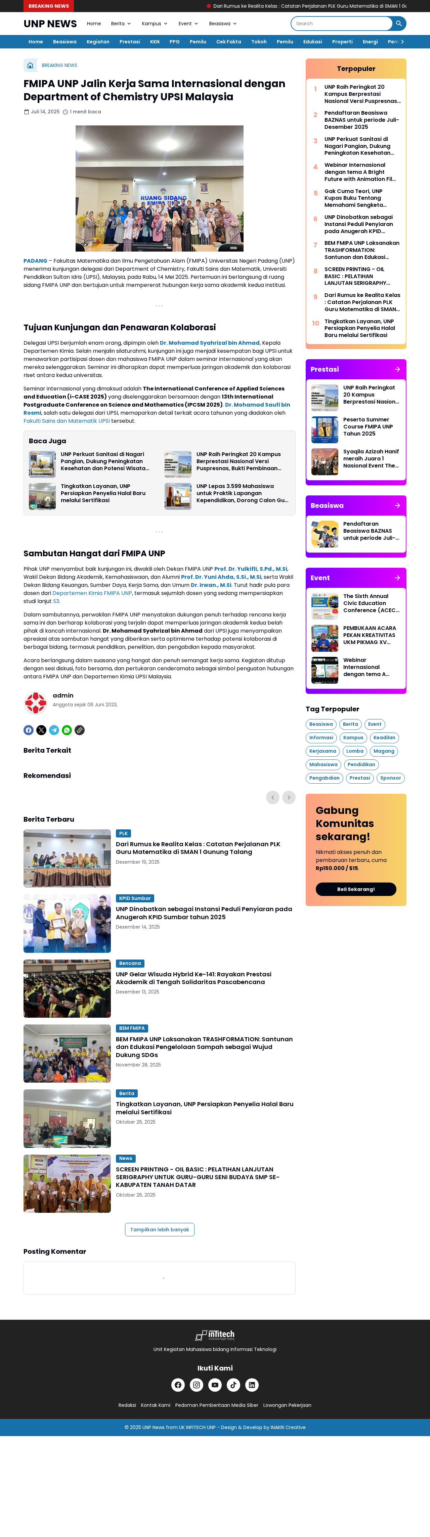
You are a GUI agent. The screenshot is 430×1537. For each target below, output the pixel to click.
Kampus (151, 23)
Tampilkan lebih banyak (159, 1229)
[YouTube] (215, 1385)
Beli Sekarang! (356, 889)
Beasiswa (219, 23)
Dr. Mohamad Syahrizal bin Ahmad (210, 343)
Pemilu (198, 41)
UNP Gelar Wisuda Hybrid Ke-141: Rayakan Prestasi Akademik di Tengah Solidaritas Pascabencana (193, 978)
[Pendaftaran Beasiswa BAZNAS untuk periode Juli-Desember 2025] (324, 534)
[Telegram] (54, 730)
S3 (56, 601)
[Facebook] (29, 730)
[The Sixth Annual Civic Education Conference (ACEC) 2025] (324, 606)
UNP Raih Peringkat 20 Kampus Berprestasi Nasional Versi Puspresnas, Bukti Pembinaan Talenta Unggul (239, 461)
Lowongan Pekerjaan (287, 1405)
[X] (41, 730)
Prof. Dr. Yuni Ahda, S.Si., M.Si (221, 577)
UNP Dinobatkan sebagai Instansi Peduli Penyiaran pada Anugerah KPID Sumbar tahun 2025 (204, 913)
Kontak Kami (155, 1405)
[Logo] (215, 1335)
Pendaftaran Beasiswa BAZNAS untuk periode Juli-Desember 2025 (362, 120)
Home (94, 23)
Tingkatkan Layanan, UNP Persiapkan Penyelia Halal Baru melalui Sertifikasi (103, 493)
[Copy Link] (80, 730)
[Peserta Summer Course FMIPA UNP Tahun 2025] (324, 429)
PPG (175, 41)
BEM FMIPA (132, 1028)
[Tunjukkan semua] (397, 369)
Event (185, 23)
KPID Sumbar (135, 898)
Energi (370, 41)
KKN (155, 41)
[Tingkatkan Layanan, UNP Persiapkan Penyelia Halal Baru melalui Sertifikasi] (42, 496)
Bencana (130, 963)
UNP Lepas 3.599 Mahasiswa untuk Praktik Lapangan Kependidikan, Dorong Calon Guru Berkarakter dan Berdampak (243, 493)
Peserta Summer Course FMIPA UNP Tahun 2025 (368, 426)
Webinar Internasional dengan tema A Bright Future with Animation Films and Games (362, 172)
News (125, 1158)
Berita (118, 23)
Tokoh (259, 41)
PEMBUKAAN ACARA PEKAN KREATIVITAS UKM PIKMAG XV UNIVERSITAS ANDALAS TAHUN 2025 (369, 635)
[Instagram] (196, 1385)
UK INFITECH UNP (197, 1427)
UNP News (153, 1427)
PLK (123, 833)
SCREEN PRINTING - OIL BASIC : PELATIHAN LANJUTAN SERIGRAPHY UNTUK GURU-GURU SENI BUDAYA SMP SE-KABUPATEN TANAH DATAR (198, 1177)
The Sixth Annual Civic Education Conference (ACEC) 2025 (370, 603)
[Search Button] (399, 23)
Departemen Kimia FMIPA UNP (92, 593)
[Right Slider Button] (399, 41)
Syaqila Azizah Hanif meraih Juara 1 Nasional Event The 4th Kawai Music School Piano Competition (371, 458)
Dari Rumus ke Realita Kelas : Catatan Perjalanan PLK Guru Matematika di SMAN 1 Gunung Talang (268, 6)
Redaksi (127, 1405)
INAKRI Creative (288, 1427)
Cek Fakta (228, 41)
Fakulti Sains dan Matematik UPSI (67, 421)
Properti (342, 41)
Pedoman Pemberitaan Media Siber (216, 1405)
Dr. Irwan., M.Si (211, 585)
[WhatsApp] (67, 730)
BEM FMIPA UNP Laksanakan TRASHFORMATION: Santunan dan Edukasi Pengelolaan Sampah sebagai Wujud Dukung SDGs (204, 1047)
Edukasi (312, 41)
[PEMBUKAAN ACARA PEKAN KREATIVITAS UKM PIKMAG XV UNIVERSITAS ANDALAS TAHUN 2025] (324, 638)
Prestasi (130, 41)
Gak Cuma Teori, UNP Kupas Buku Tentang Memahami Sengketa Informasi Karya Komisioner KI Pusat (354, 198)
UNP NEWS (50, 23)
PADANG (35, 261)
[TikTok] (233, 1385)
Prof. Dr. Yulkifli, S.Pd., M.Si (250, 569)
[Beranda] (30, 65)
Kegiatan (98, 41)
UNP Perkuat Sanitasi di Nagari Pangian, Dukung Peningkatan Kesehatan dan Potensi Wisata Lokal (103, 461)
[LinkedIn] (252, 1385)
